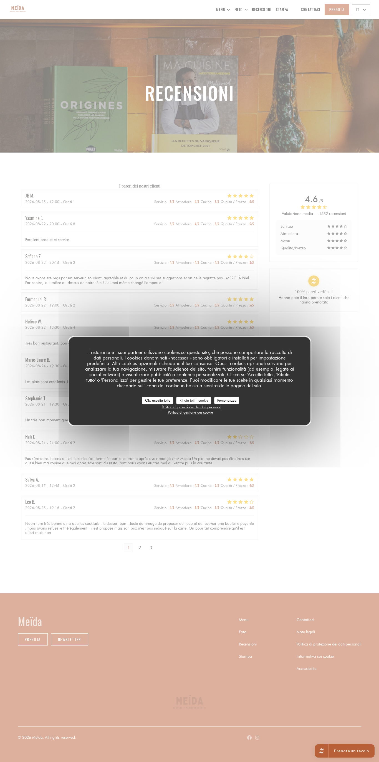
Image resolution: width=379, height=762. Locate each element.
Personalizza (226, 400)
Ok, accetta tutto (157, 400)
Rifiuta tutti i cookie (194, 400)
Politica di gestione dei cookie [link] (190, 412)
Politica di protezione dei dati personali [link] (191, 407)
